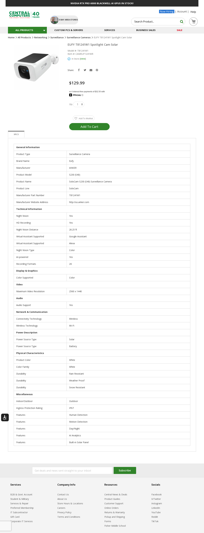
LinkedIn (155, 507)
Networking (41, 37)
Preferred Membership (22, 507)
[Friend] (91, 70)
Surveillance (57, 37)
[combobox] (158, 21)
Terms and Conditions (68, 516)
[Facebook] (78, 70)
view (82, 58)
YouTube (156, 512)
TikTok (154, 521)
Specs (16, 134)
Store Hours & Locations (70, 503)
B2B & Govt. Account (21, 494)
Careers (61, 507)
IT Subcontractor (19, 512)
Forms (107, 521)
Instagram (156, 503)
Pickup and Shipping (114, 516)
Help (193, 12)
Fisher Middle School (115, 525)
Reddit (154, 516)
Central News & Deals (115, 494)
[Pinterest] (97, 70)
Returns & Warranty (114, 512)
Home (11, 37)
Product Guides (112, 498)
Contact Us (63, 494)
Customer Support (113, 503)
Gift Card (14, 516)
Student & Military (19, 498)
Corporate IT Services (21, 521)
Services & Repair (19, 503)
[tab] (16, 134)
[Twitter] (85, 70)
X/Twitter (156, 498)
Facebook (156, 494)
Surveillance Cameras (79, 37)
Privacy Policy (64, 512)
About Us (62, 498)
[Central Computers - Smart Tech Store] (26, 15)
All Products (25, 37)
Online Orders (111, 507)
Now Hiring (167, 11)
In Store (75, 58)
